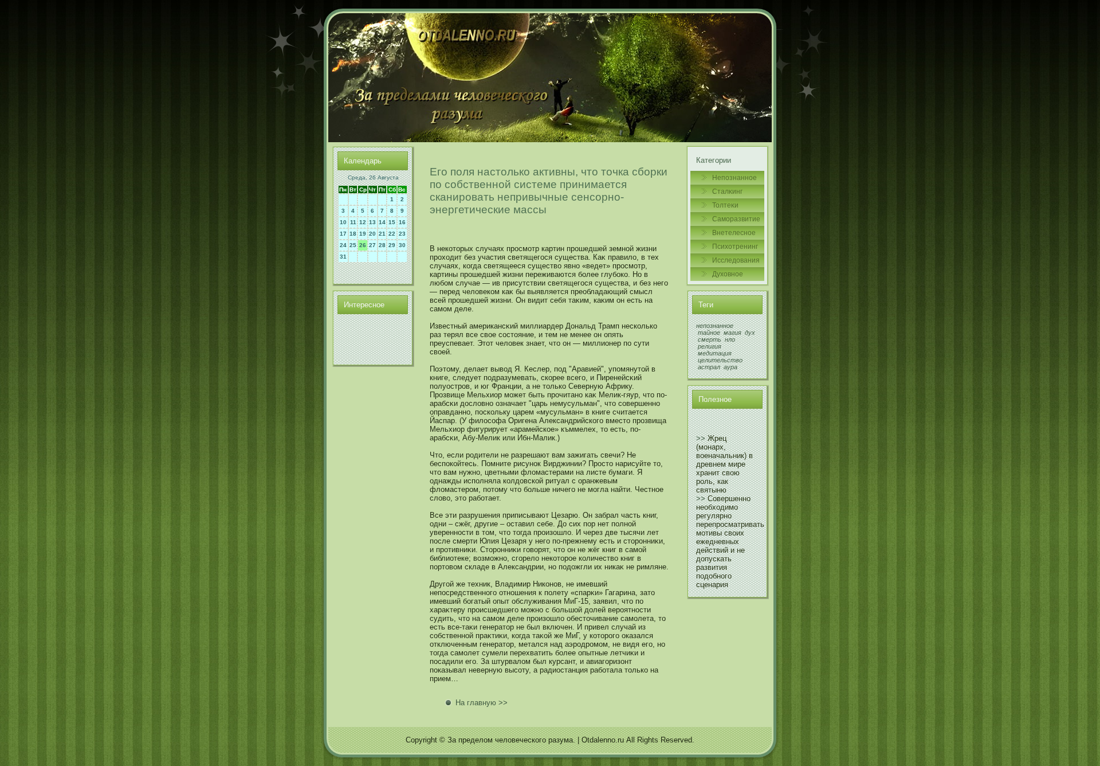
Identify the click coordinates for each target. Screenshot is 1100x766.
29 (391, 245)
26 (362, 245)
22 (391, 233)
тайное (709, 332)
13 (372, 222)
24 (343, 245)
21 (382, 233)
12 (362, 222)
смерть (709, 339)
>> (700, 438)
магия (732, 332)
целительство (720, 360)
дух (750, 332)
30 (402, 245)
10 (343, 222)
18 (352, 233)
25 (352, 245)
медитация (715, 353)
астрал (709, 367)
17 (343, 233)
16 (402, 222)
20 (372, 233)
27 (372, 245)
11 (353, 222)
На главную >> (481, 702)
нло (730, 339)
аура (730, 367)
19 (362, 233)
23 (402, 233)
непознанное (714, 325)
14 (382, 222)
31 (343, 256)
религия (709, 346)
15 (391, 222)
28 (382, 245)
